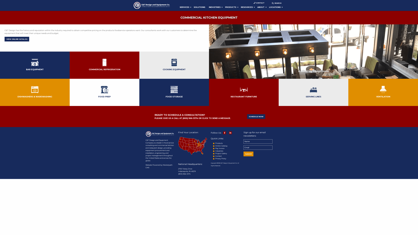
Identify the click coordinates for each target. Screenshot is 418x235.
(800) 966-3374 (184, 174)
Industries (215, 7)
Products (230, 7)
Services (184, 7)
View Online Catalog (16, 39)
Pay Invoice (219, 148)
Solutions (199, 7)
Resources (247, 7)
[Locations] (192, 145)
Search (277, 3)
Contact (260, 3)
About (260, 7)
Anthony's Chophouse (313, 71)
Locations (275, 7)
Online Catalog (221, 146)
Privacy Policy (220, 159)
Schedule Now (256, 117)
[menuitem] (185, 7)
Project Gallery (221, 153)
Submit (248, 154)
